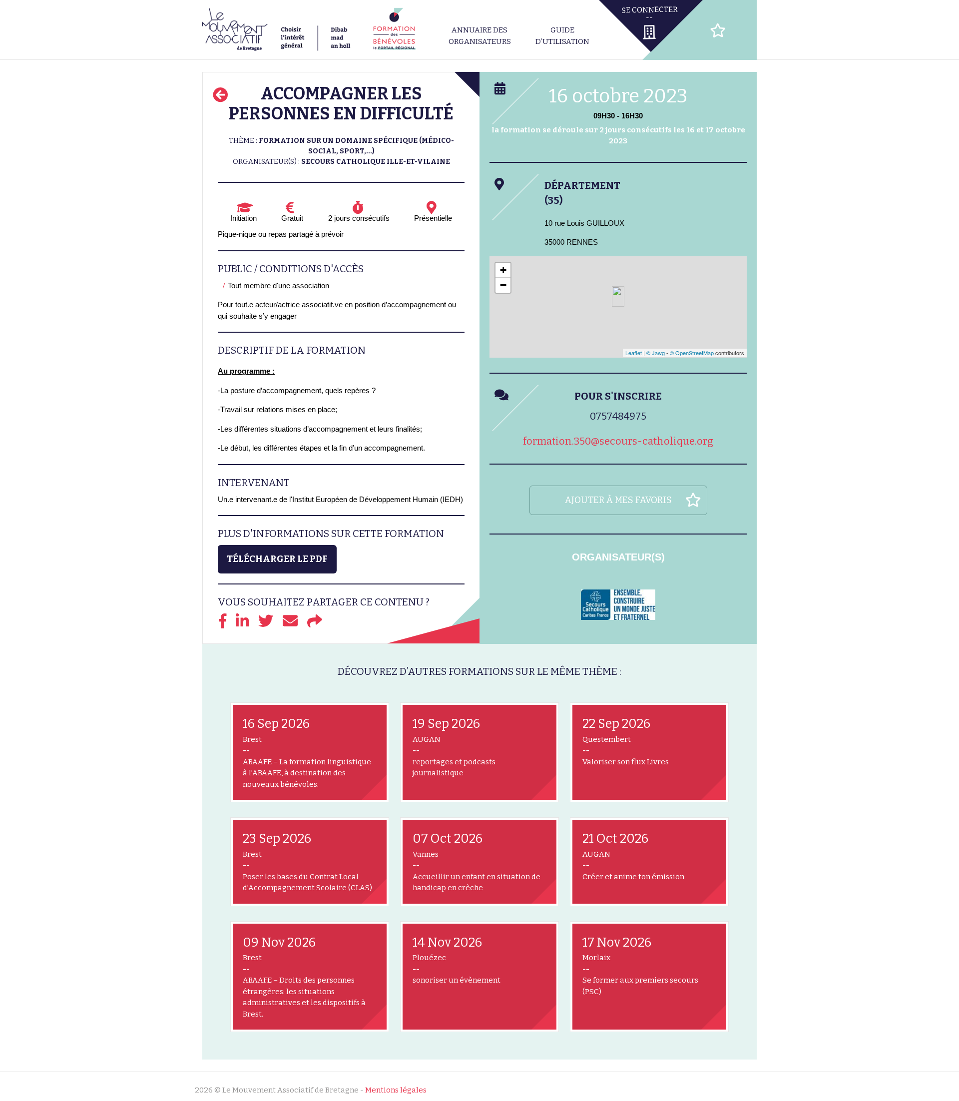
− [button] (503, 285)
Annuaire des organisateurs (480, 35)
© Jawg (655, 353)
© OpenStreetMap (692, 353)
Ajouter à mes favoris (618, 500)
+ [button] (503, 270)
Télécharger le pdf (277, 558)
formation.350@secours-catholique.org (618, 441)
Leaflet (633, 353)
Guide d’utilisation (562, 35)
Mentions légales (396, 1090)
